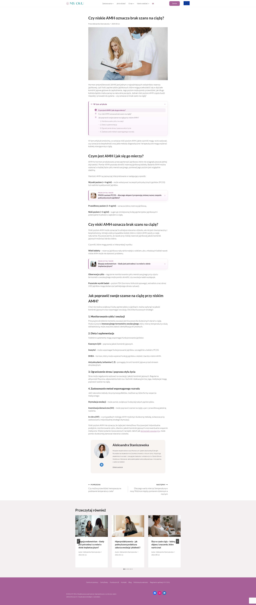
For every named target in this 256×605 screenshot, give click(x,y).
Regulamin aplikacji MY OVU (160, 582)
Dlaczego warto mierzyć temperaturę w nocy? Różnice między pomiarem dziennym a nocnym (149, 489)
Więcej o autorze (118, 467)
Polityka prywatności (141, 582)
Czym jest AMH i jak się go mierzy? (112, 110)
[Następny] (177, 541)
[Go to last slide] (78, 541)
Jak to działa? (121, 3)
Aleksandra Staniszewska (101, 24)
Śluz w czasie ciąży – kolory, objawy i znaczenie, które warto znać (163, 544)
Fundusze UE (114, 582)
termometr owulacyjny (150, 431)
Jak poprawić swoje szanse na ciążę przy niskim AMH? (118, 117)
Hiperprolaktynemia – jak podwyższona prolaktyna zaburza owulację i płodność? (127, 544)
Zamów (174, 3)
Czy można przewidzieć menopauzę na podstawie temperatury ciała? (104, 488)
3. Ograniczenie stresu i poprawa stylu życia (115, 128)
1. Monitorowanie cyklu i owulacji (112, 121)
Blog (130, 582)
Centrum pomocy (92, 582)
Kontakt (124, 582)
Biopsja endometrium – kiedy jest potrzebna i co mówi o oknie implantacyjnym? (91, 544)
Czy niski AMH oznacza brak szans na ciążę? (114, 114)
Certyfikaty (104, 582)
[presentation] (91, 526)
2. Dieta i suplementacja (108, 125)
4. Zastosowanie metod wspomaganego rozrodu (117, 132)
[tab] (125, 569)
